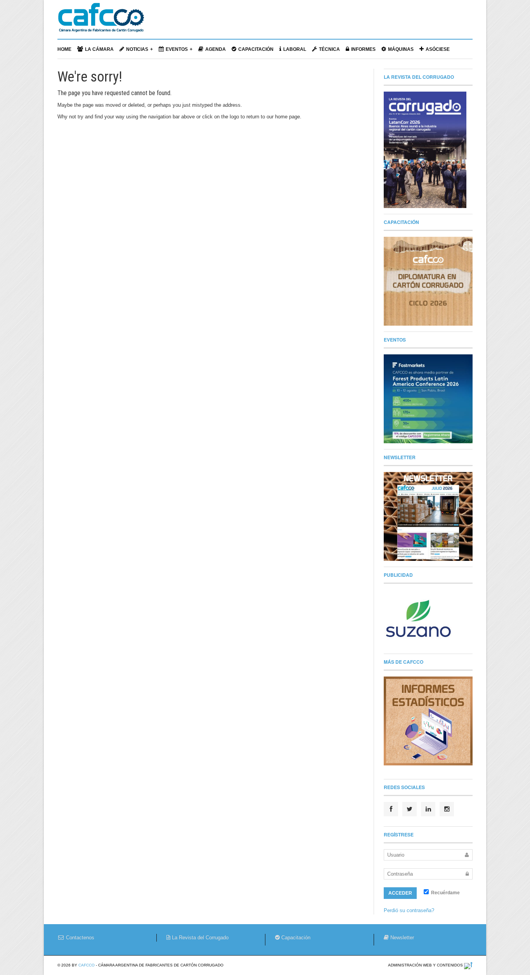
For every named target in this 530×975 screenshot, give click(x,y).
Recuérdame (445, 892)
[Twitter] (409, 809)
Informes (363, 49)
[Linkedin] (428, 809)
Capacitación (256, 49)
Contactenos (79, 937)
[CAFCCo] (100, 21)
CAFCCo (86, 965)
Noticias (137, 49)
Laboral (294, 49)
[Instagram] (447, 809)
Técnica (329, 49)
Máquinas (401, 49)
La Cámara (99, 49)
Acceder (400, 893)
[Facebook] (391, 809)
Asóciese (438, 49)
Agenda (215, 49)
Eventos (177, 49)
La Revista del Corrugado (199, 937)
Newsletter (401, 937)
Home (64, 49)
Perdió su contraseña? (409, 910)
